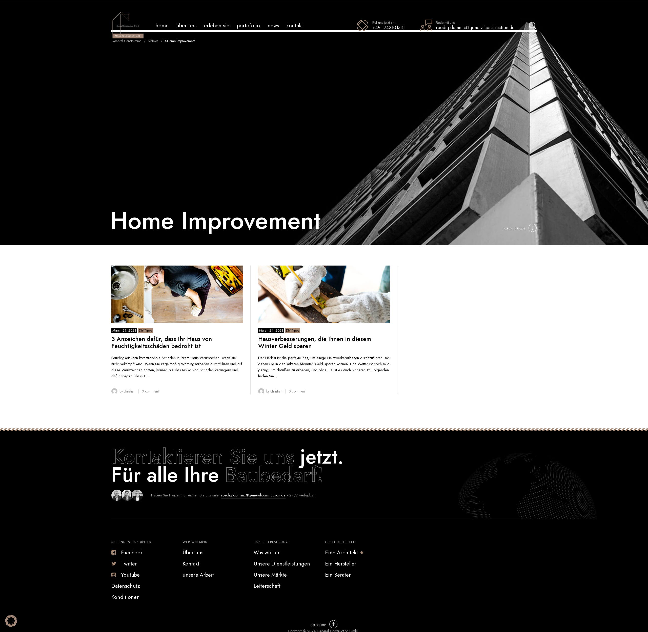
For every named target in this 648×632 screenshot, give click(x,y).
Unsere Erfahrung (271, 541)
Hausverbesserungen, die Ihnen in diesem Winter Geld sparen (314, 342)
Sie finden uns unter (131, 541)
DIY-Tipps (145, 330)
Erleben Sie (216, 25)
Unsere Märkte (270, 575)
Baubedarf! (274, 474)
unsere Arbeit (198, 575)
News (273, 25)
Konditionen (125, 597)
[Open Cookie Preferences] (11, 625)
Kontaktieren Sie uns (205, 456)
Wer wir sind (195, 541)
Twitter (129, 564)
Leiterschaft (267, 586)
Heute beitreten (340, 541)
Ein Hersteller (340, 564)
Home (162, 25)
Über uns (186, 25)
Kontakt (295, 25)
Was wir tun (267, 552)
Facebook (132, 552)
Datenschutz (125, 586)
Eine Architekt (341, 552)
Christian (129, 391)
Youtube (130, 575)
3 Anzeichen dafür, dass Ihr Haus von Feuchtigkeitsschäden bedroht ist (161, 342)
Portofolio (248, 25)
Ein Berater (338, 575)
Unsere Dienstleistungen (282, 564)
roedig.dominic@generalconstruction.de (253, 495)
